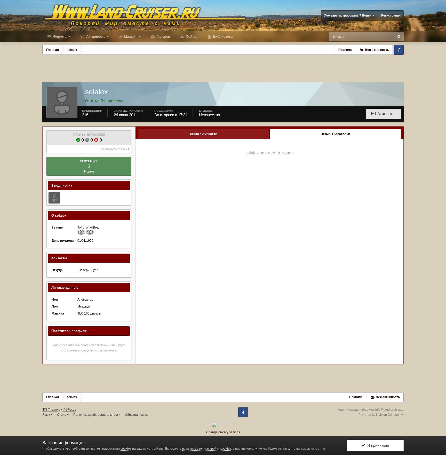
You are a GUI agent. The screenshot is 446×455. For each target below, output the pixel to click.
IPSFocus (69, 409)
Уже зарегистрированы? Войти (348, 15)
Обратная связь (136, 415)
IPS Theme (50, 409)
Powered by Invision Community (381, 415)
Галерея (163, 36)
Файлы (191, 36)
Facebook (399, 50)
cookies (126, 448)
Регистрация (391, 15)
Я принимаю (377, 445)
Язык (46, 415)
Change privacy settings (223, 432)
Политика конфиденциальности (96, 415)
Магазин (130, 36)
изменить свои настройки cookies (206, 448)
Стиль (62, 415)
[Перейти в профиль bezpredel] (54, 197)
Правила (345, 49)
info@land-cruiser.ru (389, 409)
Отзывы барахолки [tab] (335, 134)
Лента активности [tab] (203, 134)
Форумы (59, 36)
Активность (95, 36)
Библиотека (222, 36)
